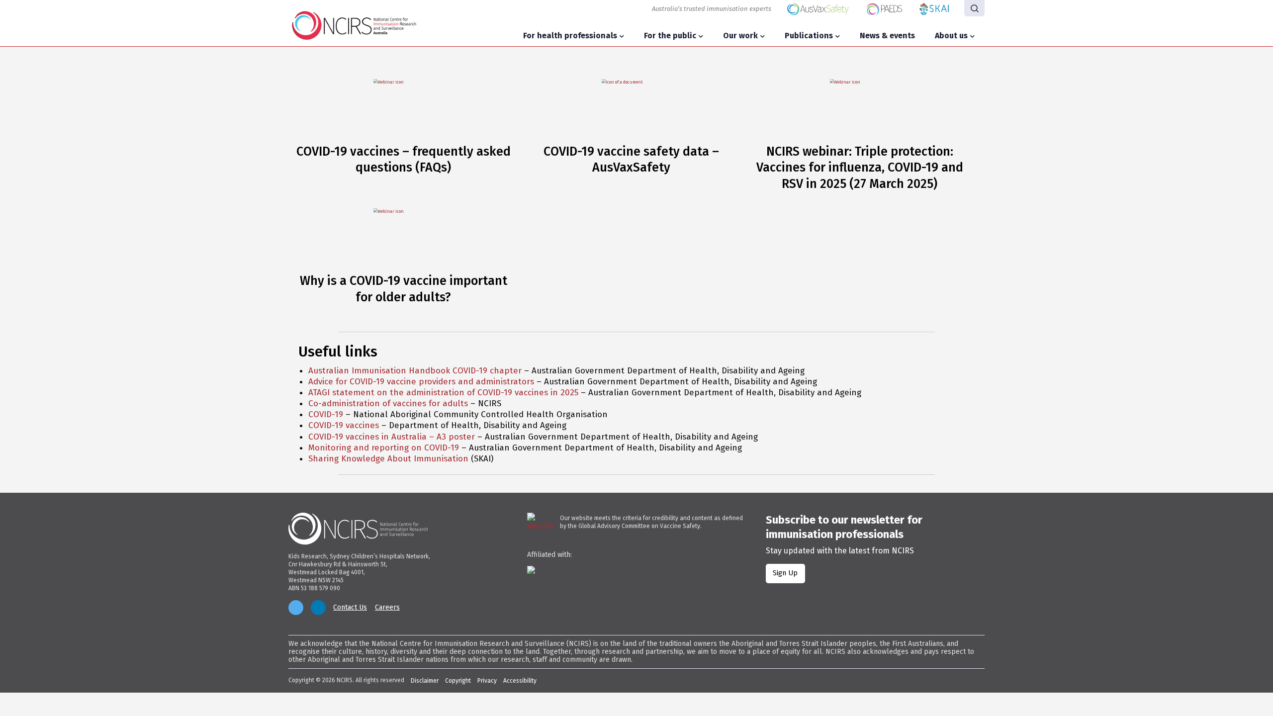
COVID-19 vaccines (343, 425)
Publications (809, 35)
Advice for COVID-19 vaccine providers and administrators (421, 381)
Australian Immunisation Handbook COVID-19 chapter (415, 370)
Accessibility (520, 680)
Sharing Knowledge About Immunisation (388, 458)
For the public (670, 35)
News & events (887, 35)
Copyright (458, 680)
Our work (740, 35)
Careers (387, 608)
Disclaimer (425, 680)
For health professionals (570, 35)
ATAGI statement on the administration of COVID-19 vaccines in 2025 (443, 392)
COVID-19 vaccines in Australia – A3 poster (391, 437)
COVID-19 (325, 414)
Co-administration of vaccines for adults (388, 403)
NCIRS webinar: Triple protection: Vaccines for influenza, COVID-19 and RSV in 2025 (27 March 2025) (859, 167)
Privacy (487, 680)
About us (951, 35)
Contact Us (350, 608)
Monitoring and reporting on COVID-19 (383, 448)
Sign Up (785, 573)
